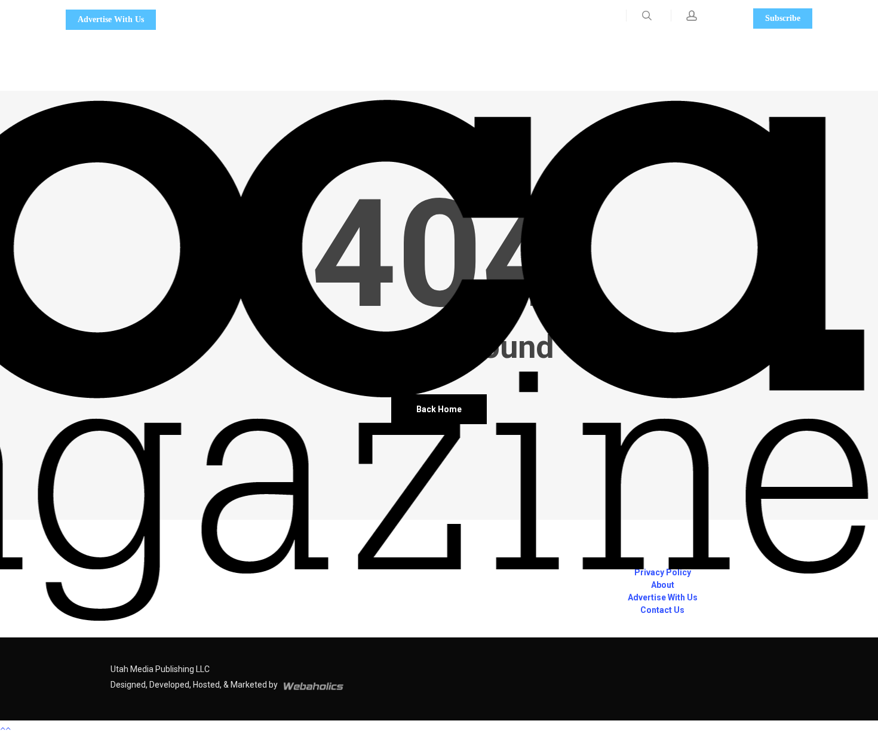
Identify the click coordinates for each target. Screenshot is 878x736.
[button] (439, 728)
